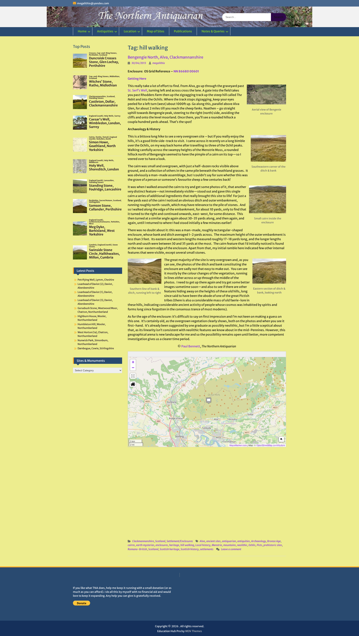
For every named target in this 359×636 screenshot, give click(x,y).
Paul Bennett (190, 346)
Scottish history (190, 549)
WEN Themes (193, 631)
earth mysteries (145, 545)
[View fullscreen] (133, 376)
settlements (206, 549)
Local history (202, 545)
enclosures (162, 545)
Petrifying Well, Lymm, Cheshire (96, 279)
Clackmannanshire (143, 541)
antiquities (243, 541)
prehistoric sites (272, 545)
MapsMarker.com (238, 445)
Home (82, 31)
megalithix (158, 63)
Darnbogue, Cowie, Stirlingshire (96, 348)
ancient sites (213, 541)
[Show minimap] (281, 439)
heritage (174, 545)
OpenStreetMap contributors (270, 445)
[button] (209, 400)
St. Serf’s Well (137, 90)
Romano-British (137, 549)
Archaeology (258, 541)
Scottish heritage (169, 549)
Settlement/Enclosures (180, 541)
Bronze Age (274, 541)
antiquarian (229, 541)
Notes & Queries (213, 31)
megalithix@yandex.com (93, 3)
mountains (229, 545)
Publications (183, 31)
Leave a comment (231, 549)
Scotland (160, 541)
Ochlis (251, 545)
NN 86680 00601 (186, 71)
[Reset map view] (133, 384)
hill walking (187, 545)
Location (130, 31)
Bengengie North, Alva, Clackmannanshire (165, 57)
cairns (131, 545)
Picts (259, 545)
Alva (202, 541)
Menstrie (217, 545)
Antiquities (105, 31)
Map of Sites (155, 31)
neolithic (242, 545)
